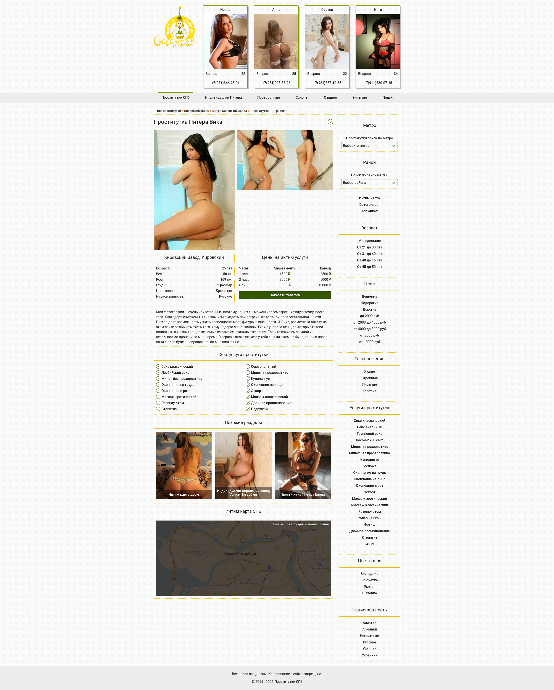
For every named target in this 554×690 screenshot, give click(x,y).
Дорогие (370, 309)
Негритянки (369, 636)
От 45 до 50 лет (369, 267)
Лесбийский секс (175, 373)
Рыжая (369, 587)
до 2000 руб (369, 316)
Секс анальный (263, 366)
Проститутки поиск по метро (369, 138)
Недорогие (369, 303)
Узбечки (369, 649)
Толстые (370, 391)
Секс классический (177, 366)
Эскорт (257, 391)
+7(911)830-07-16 (378, 83)
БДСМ (370, 544)
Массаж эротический (178, 397)
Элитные (359, 97)
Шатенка (369, 593)
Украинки (369, 655)
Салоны (302, 97)
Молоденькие (369, 241)
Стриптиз (169, 409)
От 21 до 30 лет (369, 247)
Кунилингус (260, 379)
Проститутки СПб (175, 97)
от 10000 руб (369, 342)
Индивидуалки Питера (223, 97)
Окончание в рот (175, 391)
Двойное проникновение (271, 403)
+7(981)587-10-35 (327, 83)
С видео (330, 97)
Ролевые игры (370, 518)
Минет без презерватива (181, 379)
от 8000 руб (369, 335)
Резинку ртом (172, 403)
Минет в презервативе (269, 373)
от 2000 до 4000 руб (369, 322)
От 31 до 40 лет (369, 254)
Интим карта (369, 198)
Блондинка (369, 574)
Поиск (388, 97)
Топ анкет (370, 211)
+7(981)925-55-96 (276, 83)
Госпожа (369, 466)
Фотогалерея (369, 205)
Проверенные (268, 97)
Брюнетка (369, 580)
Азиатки (369, 623)
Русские (369, 642)
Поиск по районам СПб (369, 175)
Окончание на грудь (177, 385)
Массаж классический (269, 397)
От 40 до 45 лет (369, 260)
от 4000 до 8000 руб (369, 329)
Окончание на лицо (267, 385)
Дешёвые (370, 296)
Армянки (369, 629)
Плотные (369, 384)
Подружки (259, 409)
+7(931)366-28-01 (225, 83)
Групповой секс (369, 434)
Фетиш (369, 524)
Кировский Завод (182, 257)
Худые (369, 371)
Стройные (369, 378)
